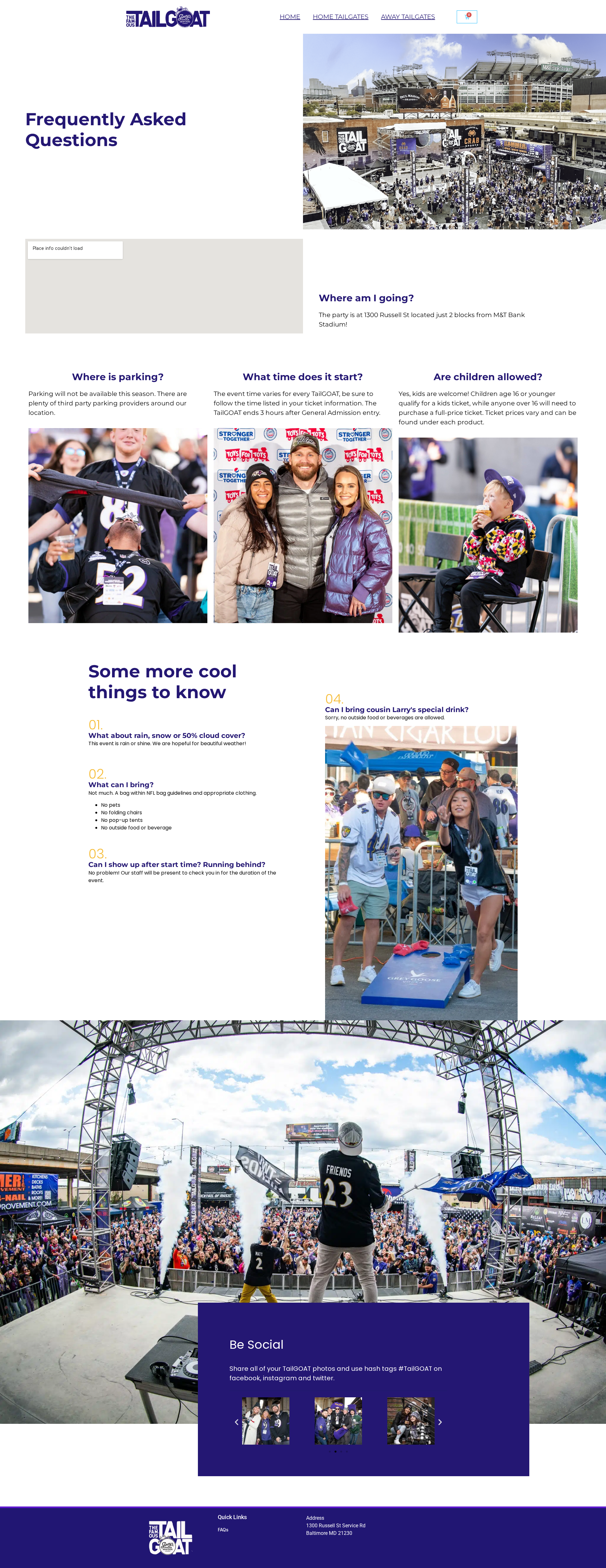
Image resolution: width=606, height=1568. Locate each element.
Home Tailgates (340, 17)
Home (290, 17)
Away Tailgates (408, 17)
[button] (237, 1422)
